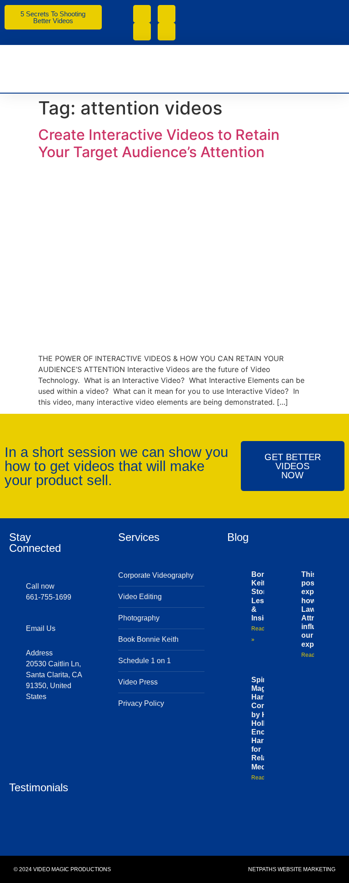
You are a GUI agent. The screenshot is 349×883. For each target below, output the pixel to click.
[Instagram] (166, 31)
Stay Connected (35, 542)
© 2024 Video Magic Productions (62, 869)
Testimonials (38, 787)
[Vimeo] (166, 14)
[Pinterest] (31, 744)
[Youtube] (142, 31)
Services (139, 537)
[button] (333, 68)
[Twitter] (31, 729)
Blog (238, 537)
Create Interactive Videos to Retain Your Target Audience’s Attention (158, 143)
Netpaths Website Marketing (291, 869)
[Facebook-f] (142, 14)
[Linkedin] (74, 729)
